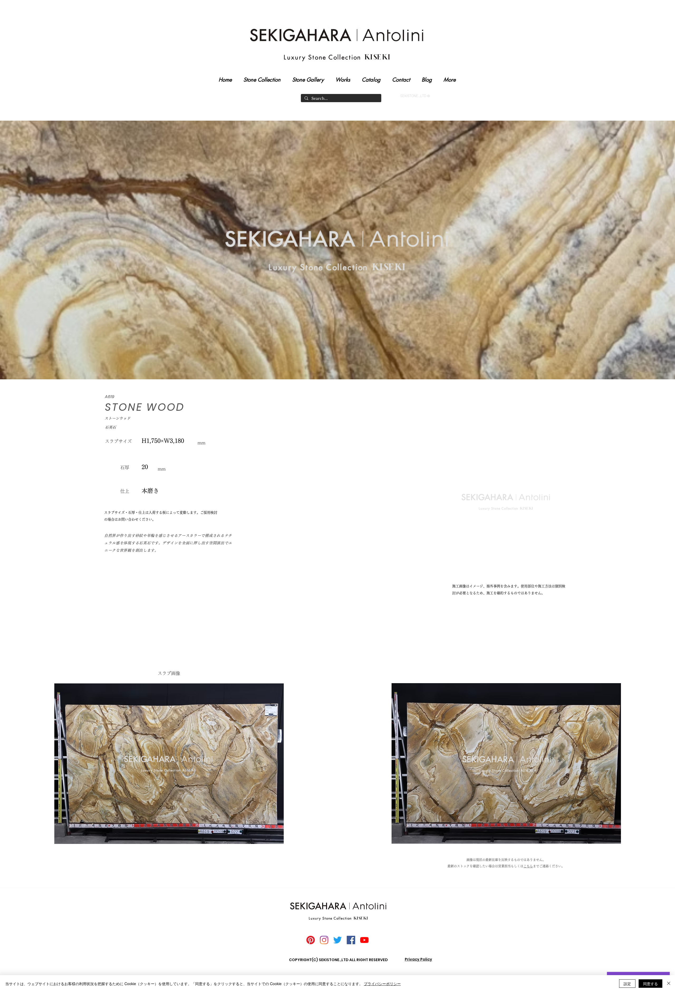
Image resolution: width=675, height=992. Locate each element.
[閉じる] (669, 983)
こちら (528, 866)
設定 (627, 983)
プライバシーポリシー (382, 983)
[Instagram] (324, 940)
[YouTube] (364, 940)
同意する (650, 983)
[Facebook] (351, 940)
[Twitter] (337, 940)
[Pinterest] (310, 940)
